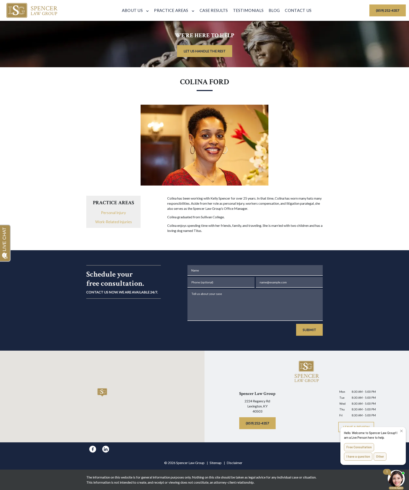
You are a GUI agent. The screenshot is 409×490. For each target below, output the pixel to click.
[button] (102, 392)
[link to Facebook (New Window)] (92, 449)
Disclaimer (234, 463)
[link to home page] (32, 10)
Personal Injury (113, 212)
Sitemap (216, 463)
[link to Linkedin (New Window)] (105, 449)
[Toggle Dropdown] (147, 11)
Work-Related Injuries (113, 222)
